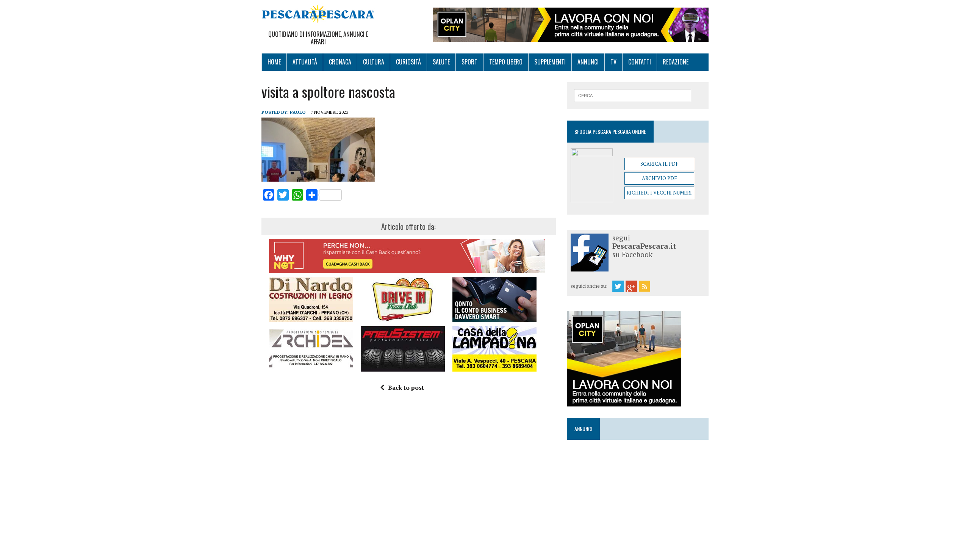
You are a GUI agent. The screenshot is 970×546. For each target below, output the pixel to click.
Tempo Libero (506, 61)
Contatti (639, 61)
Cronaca (340, 61)
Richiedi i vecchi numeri (659, 192)
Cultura (373, 61)
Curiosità (408, 61)
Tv (613, 61)
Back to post (406, 387)
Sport (469, 61)
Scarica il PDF (659, 163)
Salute (441, 61)
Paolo (298, 112)
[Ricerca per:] (632, 95)
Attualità (305, 61)
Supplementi (550, 61)
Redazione (675, 61)
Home (274, 61)
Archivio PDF (659, 178)
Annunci (588, 61)
